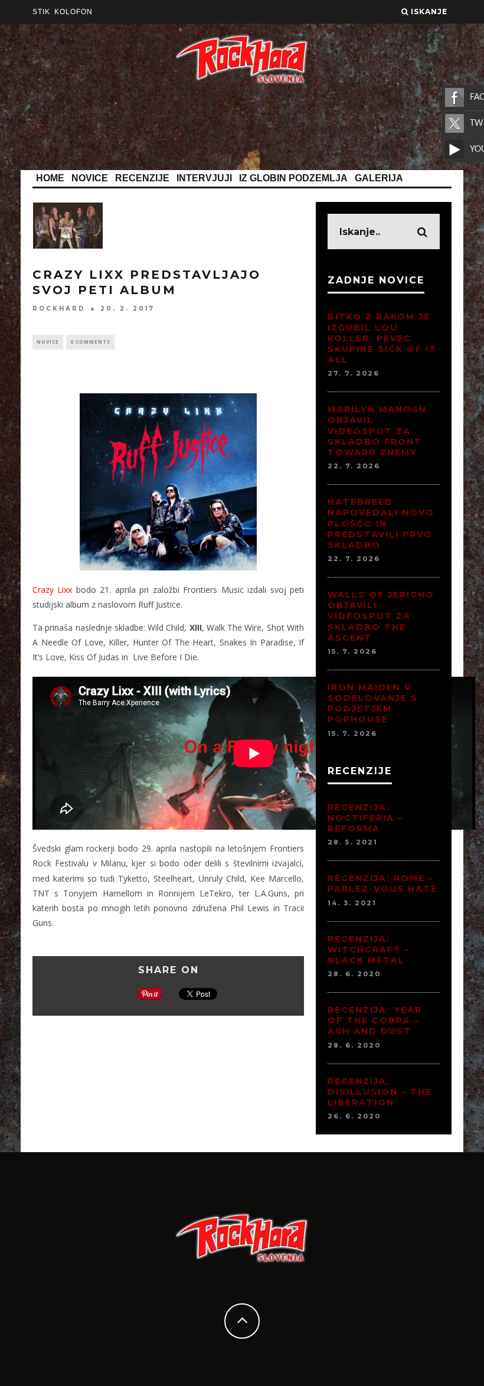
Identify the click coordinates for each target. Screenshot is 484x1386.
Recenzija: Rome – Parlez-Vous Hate (382, 883)
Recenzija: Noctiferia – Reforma (365, 818)
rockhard (59, 308)
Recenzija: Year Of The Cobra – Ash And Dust (375, 1020)
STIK (41, 11)
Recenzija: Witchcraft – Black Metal (369, 950)
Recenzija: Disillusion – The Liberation (380, 1092)
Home (50, 178)
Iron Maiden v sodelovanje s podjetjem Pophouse (373, 703)
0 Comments (90, 341)
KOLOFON (73, 11)
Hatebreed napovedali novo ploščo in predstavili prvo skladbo (381, 523)
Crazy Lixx (52, 589)
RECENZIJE (142, 178)
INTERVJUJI (204, 178)
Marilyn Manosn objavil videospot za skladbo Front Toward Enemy (377, 431)
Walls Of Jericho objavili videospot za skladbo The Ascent (381, 616)
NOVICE (89, 178)
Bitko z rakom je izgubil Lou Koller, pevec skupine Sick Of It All (382, 338)
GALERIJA (379, 178)
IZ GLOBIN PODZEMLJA (293, 178)
